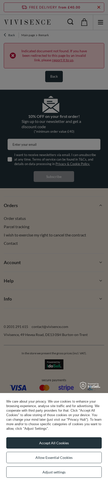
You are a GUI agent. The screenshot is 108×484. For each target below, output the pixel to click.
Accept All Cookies (54, 443)
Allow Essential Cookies (54, 457)
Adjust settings (54, 472)
